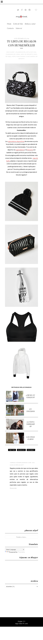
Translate (21, 552)
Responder (13, 488)
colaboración (21, 52)
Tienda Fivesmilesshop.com (20, 462)
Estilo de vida (31, 52)
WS (24, 621)
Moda (9, 24)
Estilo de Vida (18, 24)
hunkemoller (11, 54)
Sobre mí (19, 28)
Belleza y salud (30, 24)
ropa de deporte (27, 54)
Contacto (10, 28)
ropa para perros (19, 56)
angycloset (10, 52)
